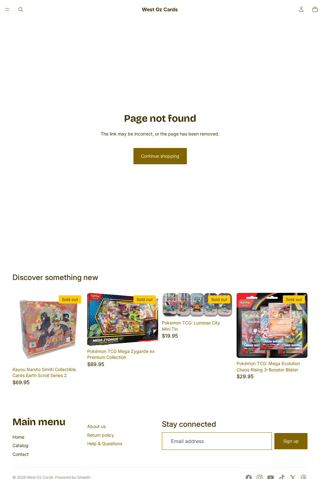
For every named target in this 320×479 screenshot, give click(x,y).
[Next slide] (76, 328)
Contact (20, 454)
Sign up (291, 441)
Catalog (20, 445)
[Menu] (7, 9)
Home (18, 437)
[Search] (21, 9)
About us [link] (96, 426)
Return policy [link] (100, 435)
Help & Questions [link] (104, 443)
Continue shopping (160, 156)
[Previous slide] (19, 328)
